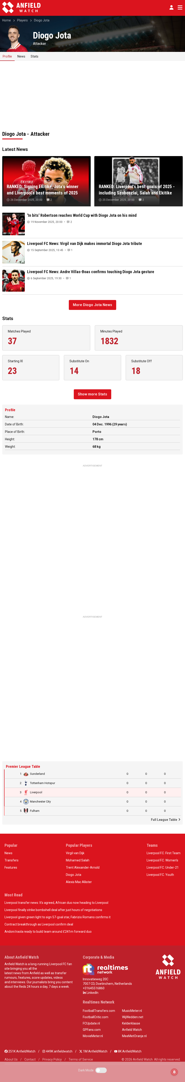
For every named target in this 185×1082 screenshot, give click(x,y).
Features (11, 867)
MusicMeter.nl (132, 1011)
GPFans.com (92, 1029)
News (21, 56)
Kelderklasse (131, 1023)
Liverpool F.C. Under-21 (163, 867)
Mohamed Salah (77, 860)
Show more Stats (92, 394)
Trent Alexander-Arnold (82, 867)
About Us (11, 1059)
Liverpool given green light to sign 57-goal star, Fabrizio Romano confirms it (58, 917)
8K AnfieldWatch (129, 1051)
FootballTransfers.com (99, 1011)
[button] (171, 7)
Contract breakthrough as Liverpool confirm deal (39, 924)
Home (6, 20)
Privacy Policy (52, 1059)
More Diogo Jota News (92, 305)
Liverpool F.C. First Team (163, 853)
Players (22, 20)
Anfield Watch (132, 1029)
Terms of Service (81, 1059)
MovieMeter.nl (93, 1036)
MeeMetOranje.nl (134, 1036)
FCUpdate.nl (91, 1023)
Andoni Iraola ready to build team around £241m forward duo (48, 931)
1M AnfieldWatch (94, 1051)
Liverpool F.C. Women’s (162, 860)
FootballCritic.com (95, 1017)
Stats (34, 56)
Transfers (11, 860)
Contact (30, 1059)
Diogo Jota (41, 20)
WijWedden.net (132, 1017)
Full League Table (164, 819)
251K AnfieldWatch (21, 1051)
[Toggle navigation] (179, 7)
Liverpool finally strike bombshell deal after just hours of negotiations (53, 910)
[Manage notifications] (174, 1072)
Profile (7, 56)
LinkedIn (92, 992)
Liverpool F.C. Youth (160, 875)
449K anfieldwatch (58, 1051)
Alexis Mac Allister (79, 882)
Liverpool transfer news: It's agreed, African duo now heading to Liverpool (56, 902)
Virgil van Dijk (75, 853)
